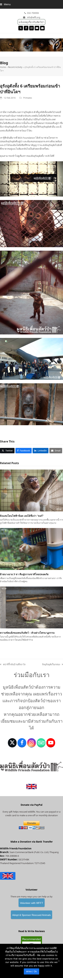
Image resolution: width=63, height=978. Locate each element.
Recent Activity (15, 67)
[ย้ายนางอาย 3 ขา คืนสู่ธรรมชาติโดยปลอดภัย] (31, 548)
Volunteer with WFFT (31, 903)
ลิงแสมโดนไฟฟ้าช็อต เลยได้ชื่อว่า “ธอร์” (22, 515)
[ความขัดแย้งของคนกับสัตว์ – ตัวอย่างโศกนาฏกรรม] (31, 607)
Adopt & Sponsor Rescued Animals (31, 915)
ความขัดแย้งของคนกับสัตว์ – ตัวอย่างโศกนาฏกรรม (27, 632)
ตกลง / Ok (31, 971)
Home (3, 67)
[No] (58, 961)
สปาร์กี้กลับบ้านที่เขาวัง (12, 664)
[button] (5, 4)
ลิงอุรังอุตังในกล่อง (51, 664)
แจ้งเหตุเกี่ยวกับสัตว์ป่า (31, 22)
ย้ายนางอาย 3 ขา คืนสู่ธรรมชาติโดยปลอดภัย (24, 574)
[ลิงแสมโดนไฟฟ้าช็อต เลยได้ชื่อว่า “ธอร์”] (31, 490)
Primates (27, 97)
